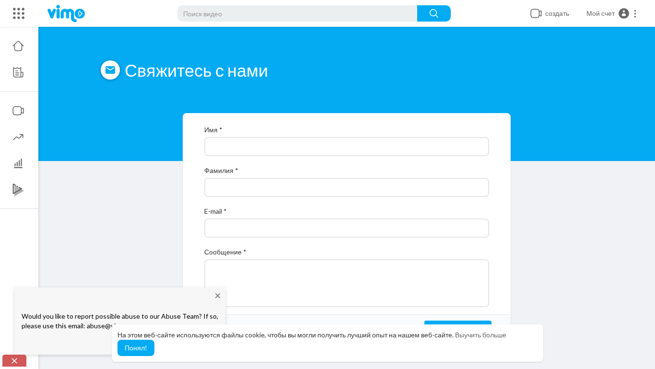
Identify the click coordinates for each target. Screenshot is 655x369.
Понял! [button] (136, 348)
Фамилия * (221, 170)
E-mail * (215, 211)
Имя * (213, 130)
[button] (612, 13)
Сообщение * (225, 252)
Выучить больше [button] (480, 335)
